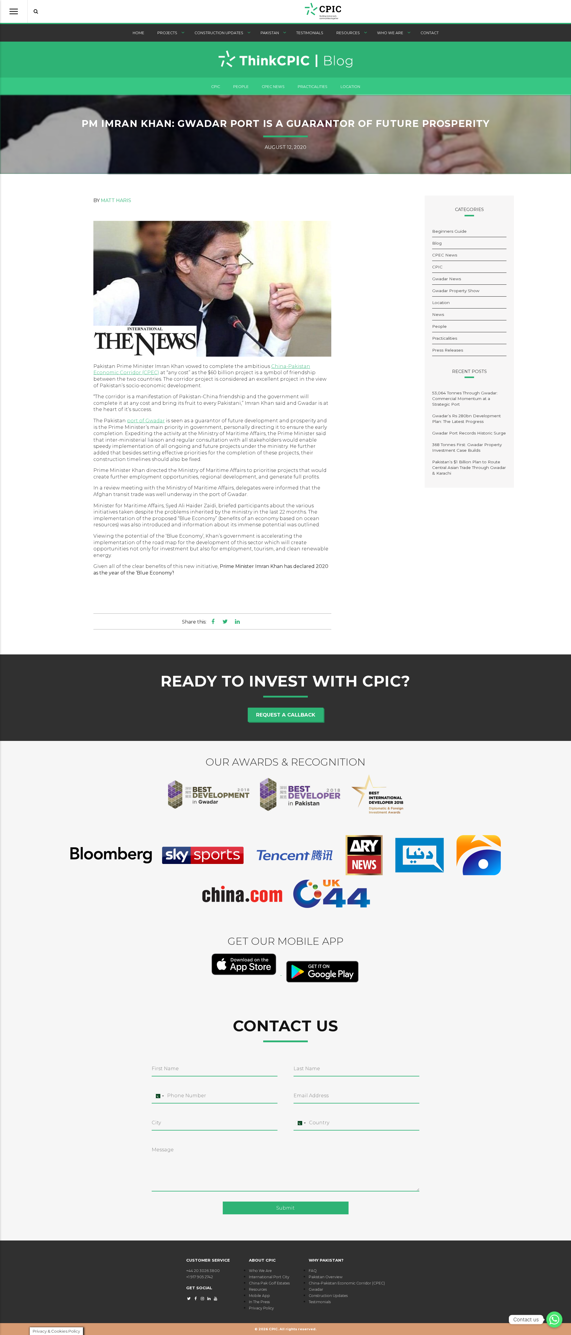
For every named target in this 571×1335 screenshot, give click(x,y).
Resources (348, 33)
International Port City (269, 1277)
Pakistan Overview (326, 1277)
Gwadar (316, 1289)
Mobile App (259, 1295)
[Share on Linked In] (237, 621)
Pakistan (270, 33)
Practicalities (312, 86)
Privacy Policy (261, 1308)
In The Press (259, 1302)
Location (350, 86)
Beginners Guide (449, 231)
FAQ (313, 1270)
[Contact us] (554, 1320)
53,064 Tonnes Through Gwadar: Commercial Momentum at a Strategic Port (465, 399)
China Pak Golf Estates (269, 1283)
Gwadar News (446, 278)
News (438, 314)
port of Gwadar (146, 421)
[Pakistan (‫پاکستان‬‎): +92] (159, 1096)
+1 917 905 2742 (199, 1277)
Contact (430, 33)
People (241, 86)
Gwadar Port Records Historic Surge (469, 433)
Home (138, 33)
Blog (437, 243)
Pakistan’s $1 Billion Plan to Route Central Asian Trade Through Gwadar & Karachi (469, 467)
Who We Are (390, 33)
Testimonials (309, 33)
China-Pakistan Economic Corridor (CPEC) (347, 1283)
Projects (167, 33)
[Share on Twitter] (225, 621)
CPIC (215, 86)
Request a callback (285, 715)
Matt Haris (116, 200)
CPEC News (273, 86)
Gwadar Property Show (455, 290)
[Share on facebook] (213, 621)
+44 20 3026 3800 (203, 1270)
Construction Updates (218, 33)
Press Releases (447, 350)
